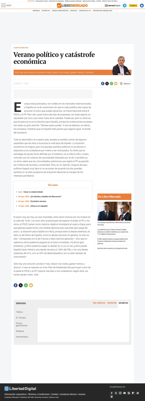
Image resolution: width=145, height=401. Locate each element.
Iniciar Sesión (142, 5)
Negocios (73, 11)
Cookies (54, 394)
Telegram (137, 393)
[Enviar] (111, 83)
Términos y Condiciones (38, 394)
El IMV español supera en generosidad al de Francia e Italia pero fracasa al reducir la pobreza (112, 241)
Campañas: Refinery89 (12, 397)
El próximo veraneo (32, 201)
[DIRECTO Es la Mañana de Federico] (125, 5)
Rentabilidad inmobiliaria (102, 11)
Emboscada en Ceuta (42, 1)
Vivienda (98, 1)
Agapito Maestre (21, 48)
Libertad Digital (57, 388)
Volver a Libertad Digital (112, 5)
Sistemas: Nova (54, 397)
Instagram (120, 393)
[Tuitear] (107, 83)
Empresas (36, 11)
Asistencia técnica (68, 394)
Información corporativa (15, 394)
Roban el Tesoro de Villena (109, 1)
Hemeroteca (22, 336)
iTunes (111, 396)
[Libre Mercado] (72, 5)
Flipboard (133, 393)
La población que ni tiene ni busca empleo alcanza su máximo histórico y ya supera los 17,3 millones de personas (112, 232)
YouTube (124, 393)
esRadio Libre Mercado (60, 11)
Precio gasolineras (21, 324)
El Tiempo (21, 317)
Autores (81, 394)
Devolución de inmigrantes (56, 1)
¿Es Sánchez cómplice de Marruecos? (39, 196)
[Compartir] (102, 83)
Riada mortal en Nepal (89, 1)
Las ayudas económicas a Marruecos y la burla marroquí (113, 224)
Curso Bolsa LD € (85, 11)
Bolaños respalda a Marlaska (73, 1)
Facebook (111, 393)
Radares (20, 331)
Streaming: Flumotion (41, 397)
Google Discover (128, 393)
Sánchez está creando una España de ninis (112, 248)
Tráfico (19, 312)
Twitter (116, 393)
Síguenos (127, 83)
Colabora (133, 5)
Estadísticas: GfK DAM (27, 397)
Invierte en (46, 11)
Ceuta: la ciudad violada (30, 192)
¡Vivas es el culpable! (33, 206)
